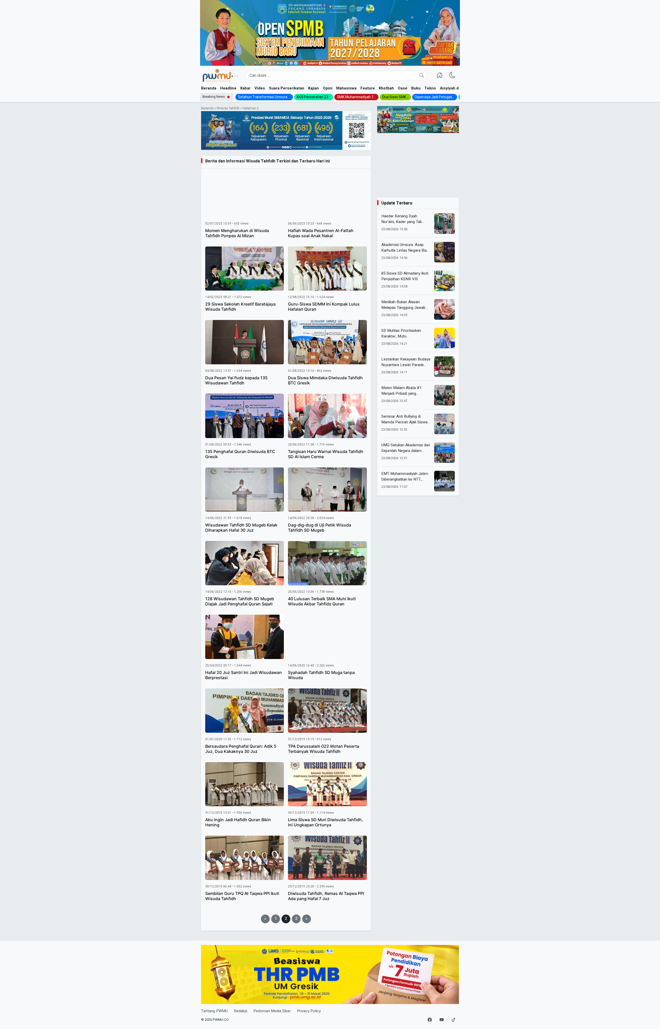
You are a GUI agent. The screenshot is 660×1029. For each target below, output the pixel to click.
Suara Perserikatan (286, 88)
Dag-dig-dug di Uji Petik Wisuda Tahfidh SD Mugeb (319, 527)
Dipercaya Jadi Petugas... (435, 97)
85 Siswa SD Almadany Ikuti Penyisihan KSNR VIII (404, 276)
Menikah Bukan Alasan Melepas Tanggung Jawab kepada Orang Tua (403, 305)
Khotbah (386, 88)
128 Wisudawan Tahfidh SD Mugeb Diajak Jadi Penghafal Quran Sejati (239, 601)
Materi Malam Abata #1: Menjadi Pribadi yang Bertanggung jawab (401, 391)
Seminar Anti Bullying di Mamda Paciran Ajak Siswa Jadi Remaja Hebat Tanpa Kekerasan (404, 419)
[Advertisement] (418, 165)
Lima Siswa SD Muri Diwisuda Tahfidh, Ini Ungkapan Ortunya (325, 822)
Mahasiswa (346, 88)
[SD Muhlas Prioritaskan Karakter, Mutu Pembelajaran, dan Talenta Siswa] (444, 338)
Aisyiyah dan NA (454, 88)
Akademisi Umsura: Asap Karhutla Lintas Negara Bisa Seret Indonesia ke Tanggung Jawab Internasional (405, 247)
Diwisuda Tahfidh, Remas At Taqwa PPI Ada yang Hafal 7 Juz (326, 896)
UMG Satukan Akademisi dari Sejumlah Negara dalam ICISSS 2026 (405, 448)
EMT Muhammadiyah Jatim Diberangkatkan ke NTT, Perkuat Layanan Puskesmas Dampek (406, 476)
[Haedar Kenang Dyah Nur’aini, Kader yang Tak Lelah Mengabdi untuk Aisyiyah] (444, 223)
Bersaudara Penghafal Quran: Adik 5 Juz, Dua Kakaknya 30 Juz (240, 749)
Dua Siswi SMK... (395, 97)
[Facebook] (429, 1020)
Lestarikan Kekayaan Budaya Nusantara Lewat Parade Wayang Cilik (405, 362)
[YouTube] (441, 1020)
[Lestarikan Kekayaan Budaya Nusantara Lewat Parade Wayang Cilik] (444, 366)
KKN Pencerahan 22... (314, 97)
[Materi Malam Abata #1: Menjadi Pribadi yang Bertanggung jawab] (444, 395)
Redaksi (240, 1011)
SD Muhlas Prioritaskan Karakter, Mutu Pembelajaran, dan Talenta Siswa (403, 333)
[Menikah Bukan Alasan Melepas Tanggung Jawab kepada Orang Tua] (444, 309)
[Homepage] (220, 75)
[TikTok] (453, 1020)
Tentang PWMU (214, 1011)
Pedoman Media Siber (272, 1011)
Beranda (208, 88)
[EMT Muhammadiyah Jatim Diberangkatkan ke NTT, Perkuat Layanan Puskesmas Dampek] (444, 481)
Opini (327, 88)
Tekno (430, 88)
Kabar (245, 88)
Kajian (313, 88)
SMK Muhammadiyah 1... (356, 97)
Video (259, 88)
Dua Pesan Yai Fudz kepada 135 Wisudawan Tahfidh (236, 380)
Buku (415, 88)
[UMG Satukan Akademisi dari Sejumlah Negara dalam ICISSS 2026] (444, 452)
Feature (367, 88)
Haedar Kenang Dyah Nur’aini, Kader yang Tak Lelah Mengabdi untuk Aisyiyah (401, 219)
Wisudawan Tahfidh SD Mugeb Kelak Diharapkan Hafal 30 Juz (241, 527)
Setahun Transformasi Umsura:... (264, 97)
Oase (402, 88)
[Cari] (421, 75)
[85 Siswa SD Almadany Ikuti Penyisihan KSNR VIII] (444, 280)
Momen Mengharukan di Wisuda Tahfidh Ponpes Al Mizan (237, 233)
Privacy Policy (309, 1011)
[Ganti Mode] (452, 75)
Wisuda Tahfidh (228, 108)
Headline (228, 88)
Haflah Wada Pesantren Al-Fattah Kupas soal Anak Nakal (320, 233)
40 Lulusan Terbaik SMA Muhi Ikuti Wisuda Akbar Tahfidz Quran (322, 601)
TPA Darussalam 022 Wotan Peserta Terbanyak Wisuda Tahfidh (323, 749)
